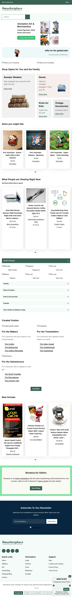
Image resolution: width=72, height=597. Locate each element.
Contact (4, 577)
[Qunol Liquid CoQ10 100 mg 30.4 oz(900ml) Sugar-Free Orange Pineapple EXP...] (12, 429)
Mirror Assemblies (13, 224)
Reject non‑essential (33, 593)
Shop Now (8, 89)
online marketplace (22, 478)
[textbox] (13, 17)
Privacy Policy (53, 567)
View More (36, 389)
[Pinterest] (12, 551)
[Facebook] (4, 551)
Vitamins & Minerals (12, 454)
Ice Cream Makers (36, 439)
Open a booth (43, 481)
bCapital (28, 574)
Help (67, 2)
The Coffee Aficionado (14, 351)
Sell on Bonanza (7, 2)
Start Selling (36, 488)
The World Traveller (13, 374)
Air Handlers (59, 444)
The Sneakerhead (47, 347)
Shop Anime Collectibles (27, 37)
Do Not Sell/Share (50, 593)
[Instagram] (17, 551)
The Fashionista (46, 351)
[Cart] (56, 9)
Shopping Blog (7, 574)
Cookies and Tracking (56, 564)
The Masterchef (11, 347)
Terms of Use (53, 570)
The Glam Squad (47, 344)
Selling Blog (6, 570)
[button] (35, 171)
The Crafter (9, 344)
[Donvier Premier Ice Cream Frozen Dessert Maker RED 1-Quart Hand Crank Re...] (36, 429)
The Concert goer (12, 381)
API (3, 567)
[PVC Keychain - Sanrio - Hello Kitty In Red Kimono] (12, 149)
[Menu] (68, 9)
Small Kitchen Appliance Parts (36, 221)
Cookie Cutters (59, 224)
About (4, 560)
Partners (28, 564)
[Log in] (62, 9)
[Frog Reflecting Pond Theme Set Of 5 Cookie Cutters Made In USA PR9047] (59, 218)
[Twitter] (8, 551)
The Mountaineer (12, 377)
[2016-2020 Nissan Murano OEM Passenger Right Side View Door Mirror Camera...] (12, 218)
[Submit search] (27, 17)
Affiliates (5, 564)
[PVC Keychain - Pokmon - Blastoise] (36, 149)
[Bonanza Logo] (12, 9)
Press (27, 567)
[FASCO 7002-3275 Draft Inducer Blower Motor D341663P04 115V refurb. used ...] (59, 429)
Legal (27, 560)
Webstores (28, 570)
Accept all (18, 593)
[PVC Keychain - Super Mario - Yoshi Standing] (59, 149)
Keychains (12, 164)
